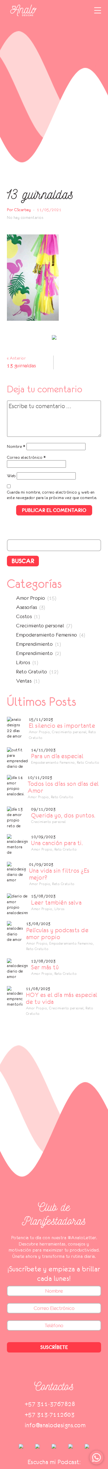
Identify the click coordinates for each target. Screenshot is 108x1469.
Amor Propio (30, 598)
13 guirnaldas (21, 365)
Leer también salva (56, 902)
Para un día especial (57, 756)
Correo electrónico (26, 457)
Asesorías (26, 607)
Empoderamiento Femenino (46, 635)
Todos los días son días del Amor (63, 787)
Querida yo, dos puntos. (63, 815)
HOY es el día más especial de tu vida (61, 998)
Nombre (16, 446)
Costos (24, 616)
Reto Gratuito (31, 672)
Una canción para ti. (57, 843)
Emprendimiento (34, 644)
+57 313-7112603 (50, 1414)
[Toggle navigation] (97, 10)
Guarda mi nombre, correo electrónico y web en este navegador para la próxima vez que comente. (52, 495)
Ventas (23, 681)
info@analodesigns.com (55, 1425)
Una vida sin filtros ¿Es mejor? (59, 874)
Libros (23, 662)
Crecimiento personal (40, 626)
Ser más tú (45, 967)
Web (11, 475)
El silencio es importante (62, 725)
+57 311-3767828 (50, 1403)
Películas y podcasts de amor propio (57, 934)
